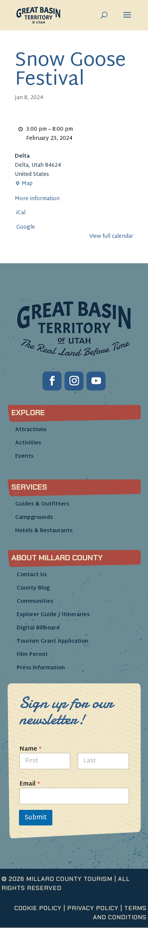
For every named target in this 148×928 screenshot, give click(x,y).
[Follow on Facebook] (52, 381)
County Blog (33, 588)
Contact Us (32, 575)
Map (24, 183)
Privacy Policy (92, 908)
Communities (35, 601)
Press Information (41, 668)
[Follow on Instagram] (74, 381)
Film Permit (32, 654)
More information (37, 199)
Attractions (30, 430)
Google (25, 227)
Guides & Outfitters (42, 504)
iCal (20, 213)
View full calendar (111, 236)
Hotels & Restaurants (43, 531)
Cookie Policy (37, 908)
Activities (28, 443)
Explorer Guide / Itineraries (53, 615)
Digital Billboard (38, 628)
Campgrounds (34, 517)
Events (24, 456)
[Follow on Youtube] (96, 381)
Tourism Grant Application (52, 641)
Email (29, 784)
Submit (36, 818)
